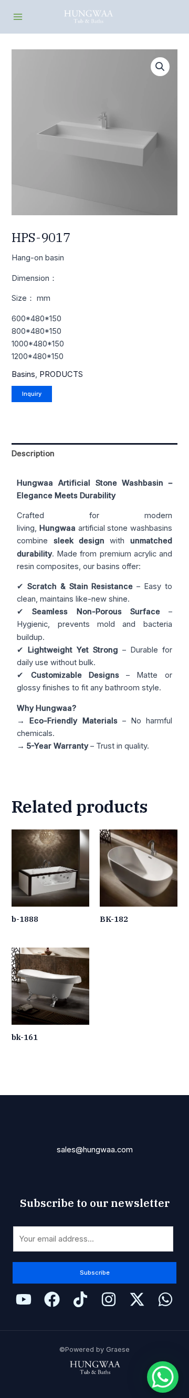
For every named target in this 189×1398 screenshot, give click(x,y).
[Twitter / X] (137, 1299)
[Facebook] (52, 1299)
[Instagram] (109, 1299)
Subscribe (95, 1272)
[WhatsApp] (165, 1299)
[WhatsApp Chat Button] (162, 1377)
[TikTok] (80, 1299)
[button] (160, 66)
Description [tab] (33, 453)
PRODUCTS (61, 374)
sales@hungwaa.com (95, 1149)
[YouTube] (24, 1299)
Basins (23, 374)
